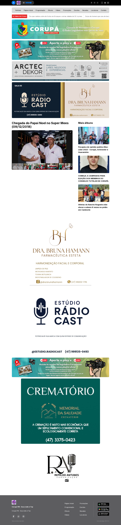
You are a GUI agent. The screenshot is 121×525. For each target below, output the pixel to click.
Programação (40, 10)
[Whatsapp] (97, 3)
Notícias (18, 10)
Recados (85, 10)
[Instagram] (94, 3)
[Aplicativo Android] (105, 3)
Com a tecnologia (100, 521)
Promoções (67, 10)
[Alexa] (108, 3)
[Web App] (102, 3)
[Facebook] (91, 3)
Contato (103, 10)
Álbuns (50, 10)
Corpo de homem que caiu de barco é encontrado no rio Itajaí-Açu (75, 16)
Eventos (77, 10)
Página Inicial (28, 10)
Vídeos (58, 10)
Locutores (94, 10)
